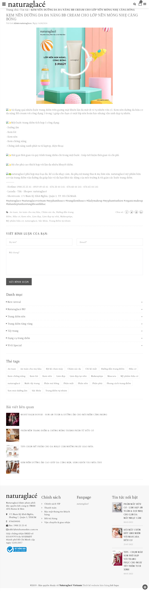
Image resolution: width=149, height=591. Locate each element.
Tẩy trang (13, 330)
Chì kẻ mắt (91, 368)
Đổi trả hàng (50, 518)
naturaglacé (31, 220)
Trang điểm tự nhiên (60, 220)
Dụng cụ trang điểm (19, 338)
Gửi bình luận (19, 281)
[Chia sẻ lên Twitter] (131, 212)
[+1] (141, 212)
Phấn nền (83, 383)
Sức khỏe (43, 220)
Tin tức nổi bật (125, 497)
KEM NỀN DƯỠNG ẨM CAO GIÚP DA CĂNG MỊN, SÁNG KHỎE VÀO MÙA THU (61, 462)
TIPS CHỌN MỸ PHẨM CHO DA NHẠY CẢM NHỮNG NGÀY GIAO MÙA (57, 446)
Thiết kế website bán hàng (96, 585)
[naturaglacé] (21, 496)
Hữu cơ (16, 216)
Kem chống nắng (16, 376)
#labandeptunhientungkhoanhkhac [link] (26, 204)
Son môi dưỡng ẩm (17, 390)
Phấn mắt (68, 383)
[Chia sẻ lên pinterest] (136, 212)
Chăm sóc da (48, 212)
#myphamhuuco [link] (55, 200)
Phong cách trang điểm (119, 383)
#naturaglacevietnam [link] (34, 200)
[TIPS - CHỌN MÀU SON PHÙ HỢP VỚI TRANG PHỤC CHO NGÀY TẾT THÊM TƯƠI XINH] (117, 557)
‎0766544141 (14, 521)
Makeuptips (66, 216)
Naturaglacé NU (16, 309)
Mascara (112, 376)
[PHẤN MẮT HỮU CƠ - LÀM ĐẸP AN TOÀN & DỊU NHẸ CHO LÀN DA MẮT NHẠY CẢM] (117, 507)
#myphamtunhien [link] (113, 200)
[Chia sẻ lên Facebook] (126, 212)
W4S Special (15, 345)
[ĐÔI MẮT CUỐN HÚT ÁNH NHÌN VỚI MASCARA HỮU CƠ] (117, 532)
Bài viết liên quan (20, 407)
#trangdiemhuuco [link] (75, 200)
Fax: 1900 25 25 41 (18, 525)
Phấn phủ (97, 383)
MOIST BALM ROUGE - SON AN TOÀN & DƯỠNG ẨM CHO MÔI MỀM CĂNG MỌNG (64, 414)
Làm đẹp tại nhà (50, 216)
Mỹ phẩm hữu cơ (15, 220)
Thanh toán (50, 507)
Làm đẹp (36, 216)
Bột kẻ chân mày (54, 368)
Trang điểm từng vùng (20, 323)
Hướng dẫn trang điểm (112, 368)
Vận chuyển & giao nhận (57, 522)
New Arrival (14, 302)
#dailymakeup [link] (94, 200)
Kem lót (34, 376)
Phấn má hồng (51, 383)
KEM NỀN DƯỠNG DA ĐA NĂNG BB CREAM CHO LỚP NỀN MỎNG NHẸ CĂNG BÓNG (72, 16)
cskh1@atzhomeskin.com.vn (23, 529)
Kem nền (26, 216)
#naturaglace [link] (13, 200)
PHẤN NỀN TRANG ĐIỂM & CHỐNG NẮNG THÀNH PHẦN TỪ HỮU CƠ (57, 430)
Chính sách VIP (52, 503)
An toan (14, 212)
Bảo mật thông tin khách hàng (57, 513)
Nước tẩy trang (32, 383)
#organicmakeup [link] (133, 200)
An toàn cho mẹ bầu (29, 212)
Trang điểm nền (16, 316)
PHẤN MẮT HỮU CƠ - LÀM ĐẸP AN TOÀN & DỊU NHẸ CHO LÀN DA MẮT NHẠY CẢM (133, 510)
